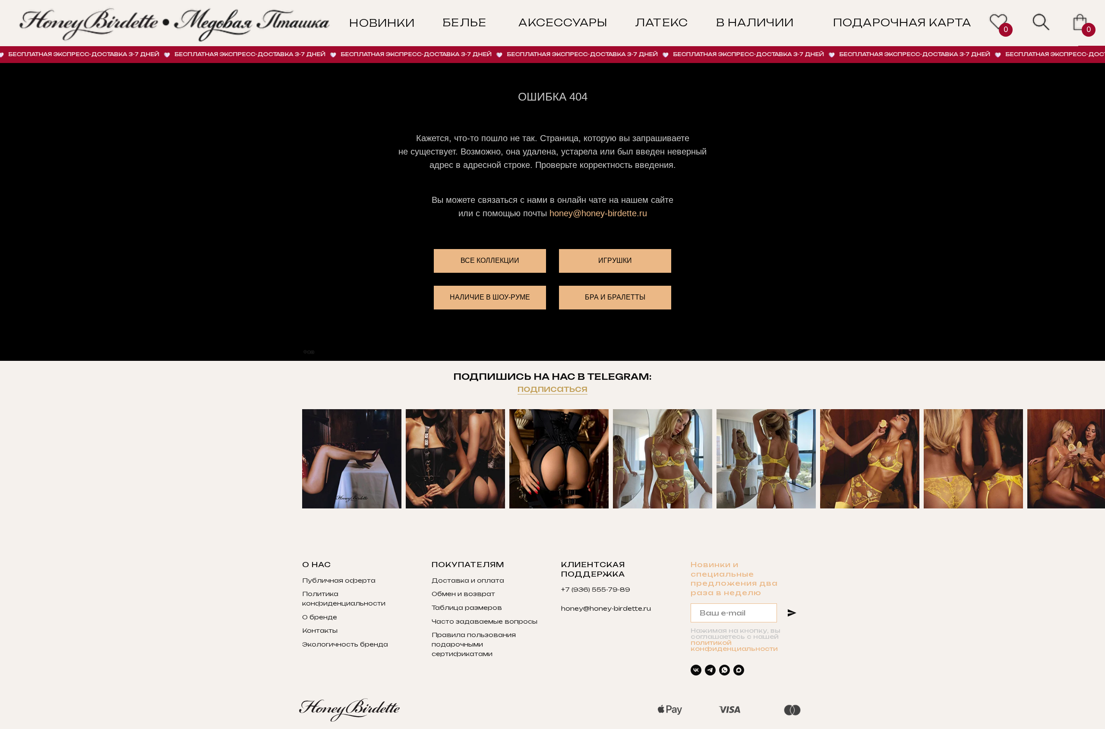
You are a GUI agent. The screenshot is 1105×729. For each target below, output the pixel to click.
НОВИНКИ (381, 23)
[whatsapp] (724, 670)
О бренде (319, 617)
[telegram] (710, 670)
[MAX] (738, 670)
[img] (1041, 22)
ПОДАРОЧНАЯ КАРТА (902, 22)
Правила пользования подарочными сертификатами (474, 644)
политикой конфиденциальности (734, 645)
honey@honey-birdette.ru (598, 213)
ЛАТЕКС (661, 22)
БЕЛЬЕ (464, 22)
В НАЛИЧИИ (755, 22)
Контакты (320, 630)
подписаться (552, 388)
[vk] (696, 670)
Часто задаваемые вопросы (484, 621)
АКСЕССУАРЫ (562, 22)
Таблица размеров (467, 607)
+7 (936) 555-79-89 (595, 589)
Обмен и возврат (463, 593)
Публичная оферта (339, 580)
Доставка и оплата (468, 580)
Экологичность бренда (345, 644)
